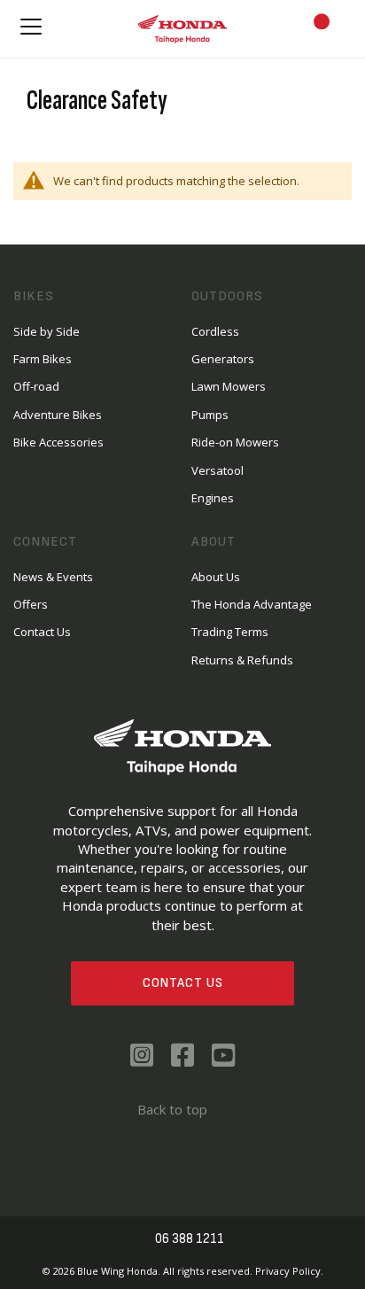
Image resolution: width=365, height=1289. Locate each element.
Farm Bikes (42, 359)
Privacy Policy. (289, 1270)
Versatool (217, 470)
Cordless (215, 331)
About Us (215, 577)
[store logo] (182, 28)
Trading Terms (229, 632)
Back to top (172, 1109)
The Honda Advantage (251, 604)
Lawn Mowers (228, 386)
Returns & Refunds (242, 660)
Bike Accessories (58, 442)
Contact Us (183, 983)
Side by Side (46, 331)
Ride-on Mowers (235, 442)
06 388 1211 (189, 1239)
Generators (222, 359)
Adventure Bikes (57, 415)
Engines (212, 498)
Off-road (36, 386)
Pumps (210, 415)
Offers (30, 604)
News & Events (53, 577)
